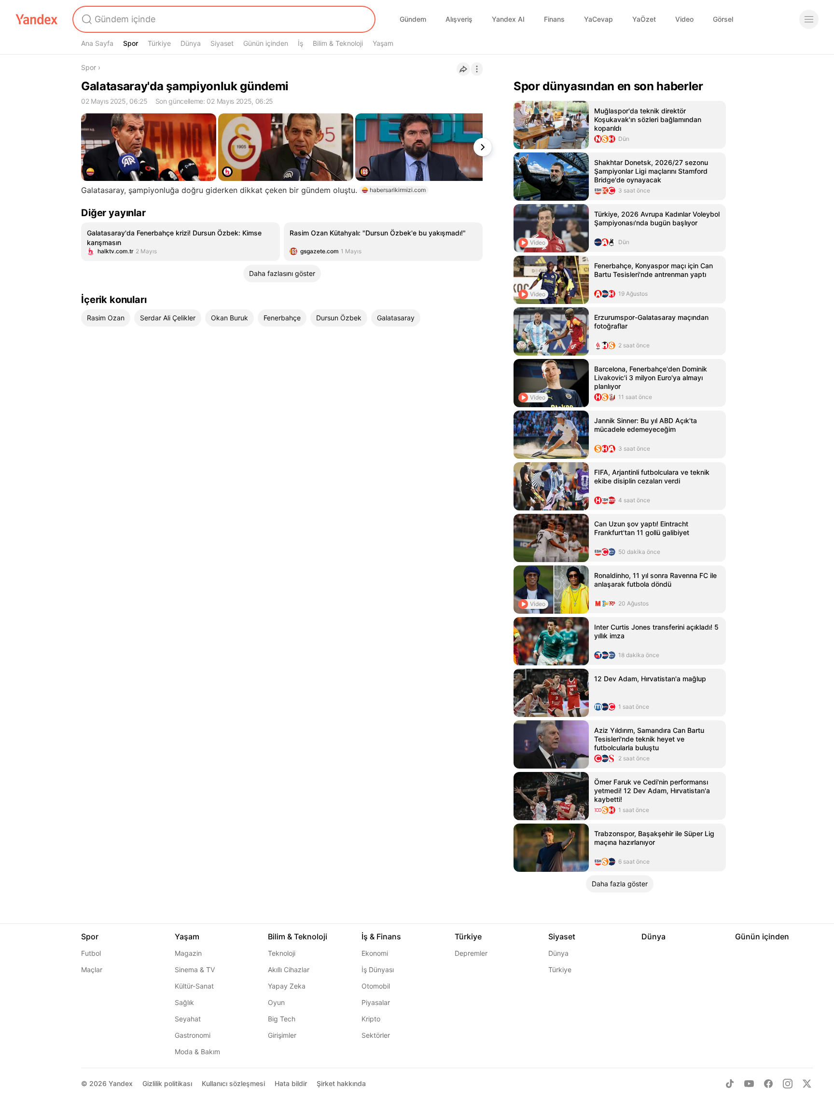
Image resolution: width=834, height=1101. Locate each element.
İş (300, 43)
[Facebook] (768, 1083)
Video (684, 19)
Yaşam (383, 43)
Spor (130, 43)
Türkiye (159, 43)
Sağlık (184, 1002)
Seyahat (188, 1019)
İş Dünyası (377, 969)
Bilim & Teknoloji (338, 43)
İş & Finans (381, 936)
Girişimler (282, 1035)
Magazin (188, 953)
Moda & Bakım (197, 1051)
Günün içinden (265, 43)
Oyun (276, 1002)
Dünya (191, 43)
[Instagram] (787, 1083)
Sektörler (375, 1035)
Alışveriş (459, 19)
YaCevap (598, 19)
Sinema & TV (195, 969)
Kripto (370, 1019)
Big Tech (281, 1019)
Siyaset (222, 43)
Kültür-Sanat (194, 986)
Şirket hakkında (341, 1083)
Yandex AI (508, 19)
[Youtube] (749, 1083)
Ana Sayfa (97, 43)
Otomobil (375, 986)
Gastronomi (192, 1035)
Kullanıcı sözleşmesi (233, 1083)
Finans (554, 19)
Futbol (91, 953)
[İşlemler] (477, 69)
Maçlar (91, 969)
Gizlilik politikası (167, 1083)
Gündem (413, 19)
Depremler (471, 953)
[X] (807, 1083)
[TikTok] (729, 1083)
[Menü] (809, 19)
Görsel (723, 19)
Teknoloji (281, 953)
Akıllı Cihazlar (288, 969)
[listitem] (180, 241)
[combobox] (223, 19)
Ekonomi (374, 953)
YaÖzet (644, 19)
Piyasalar (375, 1002)
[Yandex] (36, 19)
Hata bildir (291, 1083)
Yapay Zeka (287, 986)
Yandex (121, 1083)
